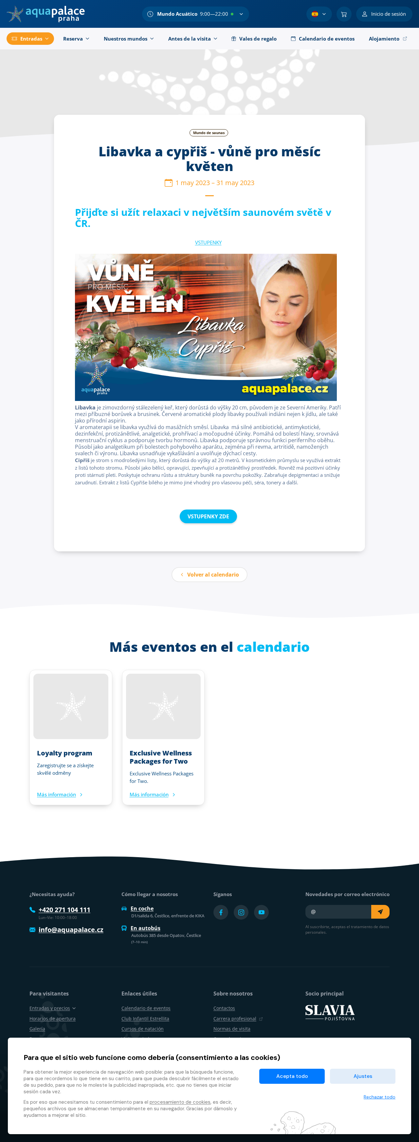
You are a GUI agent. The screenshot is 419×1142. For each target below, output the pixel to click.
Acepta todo (292, 1076)
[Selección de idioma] (319, 14)
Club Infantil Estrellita (145, 1018)
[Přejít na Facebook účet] (220, 912)
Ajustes (363, 1076)
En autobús (145, 928)
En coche (142, 908)
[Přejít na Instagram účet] (241, 912)
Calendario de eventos (146, 1008)
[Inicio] (46, 14)
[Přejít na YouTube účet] (261, 912)
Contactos (224, 1008)
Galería (37, 1029)
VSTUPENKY (208, 242)
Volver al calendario (213, 574)
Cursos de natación (142, 1029)
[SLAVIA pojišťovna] (330, 1012)
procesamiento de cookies (180, 1102)
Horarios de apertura (52, 1018)
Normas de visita (231, 1029)
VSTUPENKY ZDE (208, 516)
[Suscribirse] (380, 912)
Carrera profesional (234, 1018)
